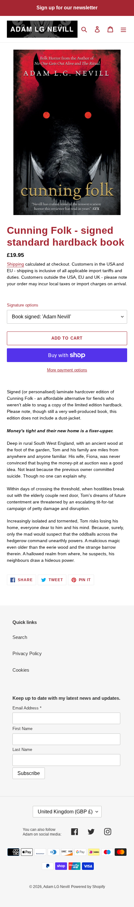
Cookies (20, 670)
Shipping (15, 264)
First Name (22, 728)
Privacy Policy (27, 653)
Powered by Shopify (88, 887)
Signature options (22, 305)
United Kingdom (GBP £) (65, 811)
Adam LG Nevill (56, 887)
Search (19, 637)
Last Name (22, 749)
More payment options (67, 370)
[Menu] (123, 29)
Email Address (26, 708)
